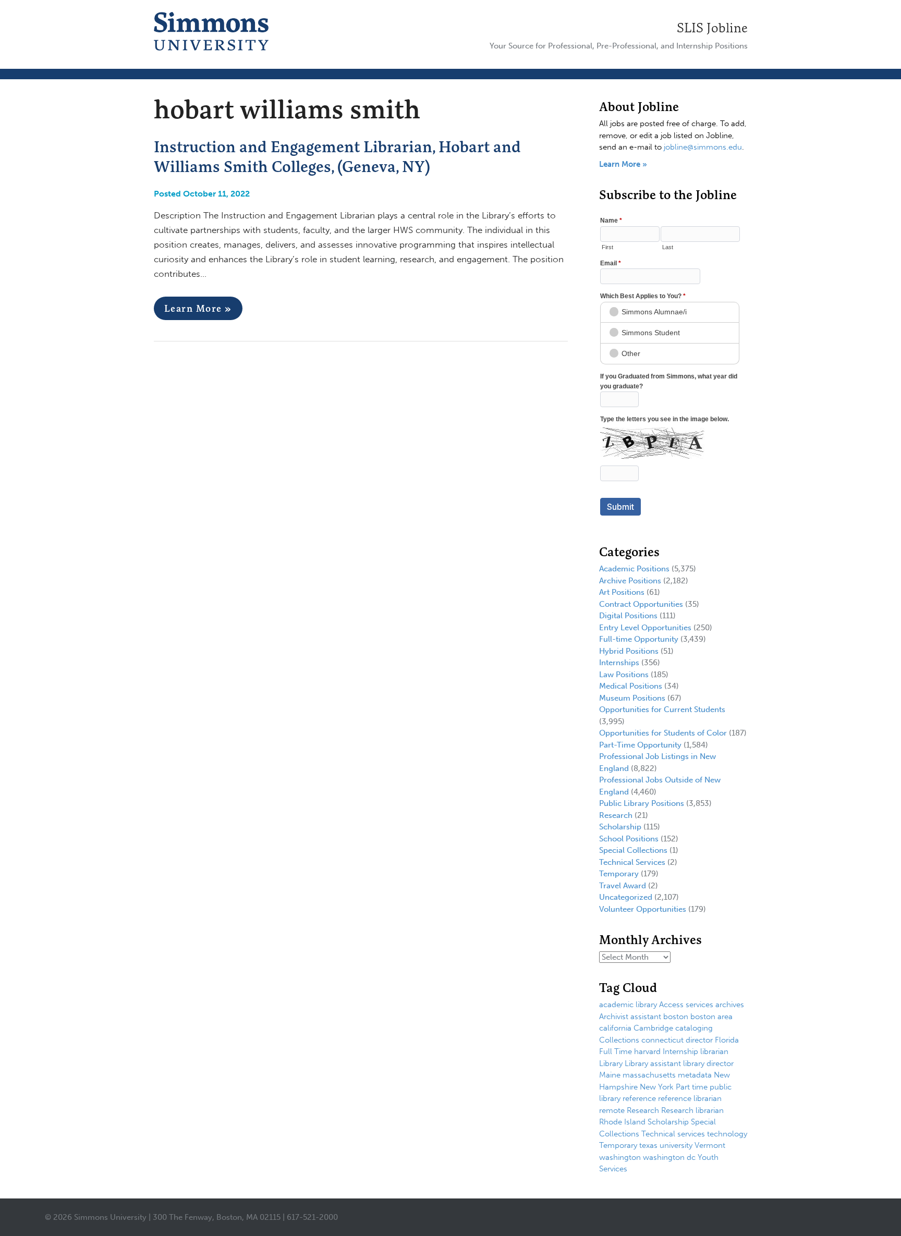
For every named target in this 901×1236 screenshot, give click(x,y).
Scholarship (620, 826)
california (615, 1028)
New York (657, 1087)
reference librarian (690, 1098)
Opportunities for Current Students (662, 709)
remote (612, 1110)
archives (729, 1004)
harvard (647, 1051)
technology (727, 1134)
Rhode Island (622, 1122)
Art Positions (621, 592)
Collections (619, 1040)
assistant (645, 1016)
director (699, 1040)
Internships (619, 662)
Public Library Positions (641, 803)
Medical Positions (630, 686)
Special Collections (633, 850)
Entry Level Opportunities (645, 627)
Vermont (710, 1145)
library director (708, 1063)
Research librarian (692, 1110)
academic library (628, 1004)
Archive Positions (630, 580)
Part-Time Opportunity (640, 745)
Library (611, 1063)
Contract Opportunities (641, 604)
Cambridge (653, 1028)
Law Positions (624, 674)
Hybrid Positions (629, 651)
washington (620, 1157)
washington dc (669, 1157)
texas (648, 1145)
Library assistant (653, 1063)
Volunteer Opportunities (642, 909)
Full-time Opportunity (638, 639)
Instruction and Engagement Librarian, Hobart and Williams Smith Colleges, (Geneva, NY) (337, 156)
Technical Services (632, 862)
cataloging (694, 1028)
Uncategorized (625, 897)
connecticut (662, 1040)
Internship (680, 1051)
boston (675, 1016)
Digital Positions (628, 615)
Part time (692, 1087)
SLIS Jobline (712, 27)
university (676, 1145)
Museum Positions (632, 698)
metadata (695, 1075)
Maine (609, 1075)
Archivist (613, 1016)
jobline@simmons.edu (703, 147)
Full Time (615, 1051)
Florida (727, 1040)
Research (615, 815)
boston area (711, 1016)
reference (639, 1098)
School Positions (629, 838)
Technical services (673, 1134)
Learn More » (198, 308)
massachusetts (649, 1075)
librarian (714, 1051)
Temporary (619, 873)
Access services (686, 1004)
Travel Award (622, 885)
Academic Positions (634, 568)
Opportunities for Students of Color (663, 733)
